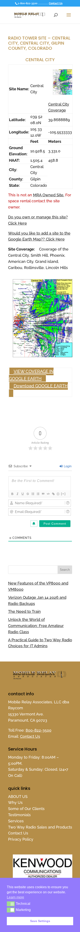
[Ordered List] (32, 493)
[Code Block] (48, 493)
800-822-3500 (38, 730)
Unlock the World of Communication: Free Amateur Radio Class (36, 625)
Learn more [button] (15, 897)
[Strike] (27, 493)
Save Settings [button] (40, 921)
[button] (11, 903)
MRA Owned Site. (48, 195)
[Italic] (17, 493)
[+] (63, 493)
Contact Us (56, 3)
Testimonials (19, 815)
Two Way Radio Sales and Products (40, 827)
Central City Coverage (58, 107)
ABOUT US (18, 796)
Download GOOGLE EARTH (41, 385)
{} (58, 493)
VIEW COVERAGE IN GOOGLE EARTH (31, 375)
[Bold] (12, 493)
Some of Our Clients (26, 808)
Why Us (15, 802)
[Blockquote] (42, 493)
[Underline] (22, 493)
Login (67, 466)
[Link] (53, 493)
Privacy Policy (20, 839)
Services (16, 821)
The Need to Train (24, 611)
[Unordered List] (37, 493)
